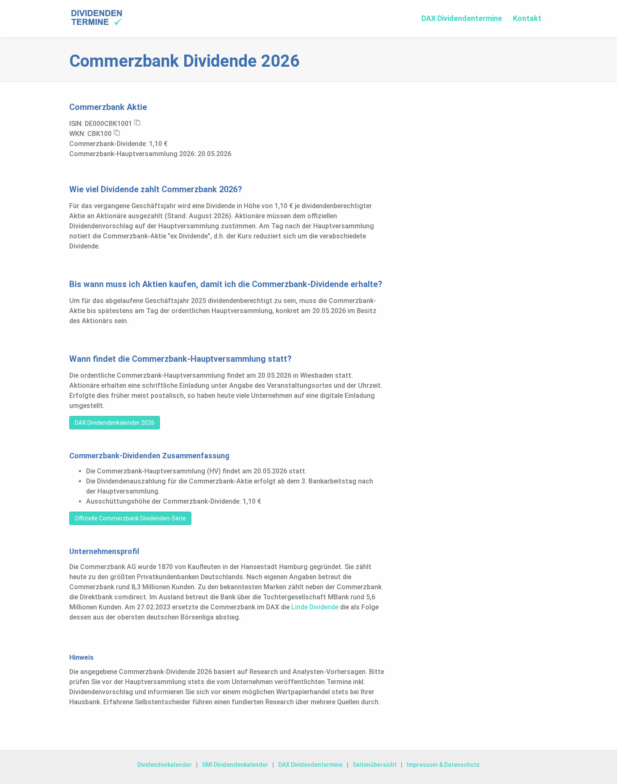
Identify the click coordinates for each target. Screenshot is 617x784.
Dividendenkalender (164, 764)
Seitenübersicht (375, 764)
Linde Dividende (314, 607)
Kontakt (527, 18)
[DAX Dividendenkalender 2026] (96, 18)
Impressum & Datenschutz (443, 764)
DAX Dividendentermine (461, 18)
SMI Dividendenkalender (235, 764)
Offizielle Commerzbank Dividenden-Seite (130, 518)
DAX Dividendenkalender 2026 (114, 422)
